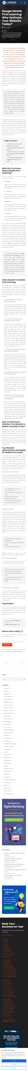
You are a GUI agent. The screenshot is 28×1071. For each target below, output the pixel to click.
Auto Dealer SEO (8, 983)
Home (5, 938)
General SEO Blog (8, 713)
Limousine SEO (8, 987)
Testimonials (7, 949)
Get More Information (7, 935)
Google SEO (10, 32)
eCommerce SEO (7, 705)
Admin (5, 31)
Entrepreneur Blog (8, 707)
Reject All (14, 1068)
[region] (14, 1059)
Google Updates (17, 32)
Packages (6, 946)
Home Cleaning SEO (9, 992)
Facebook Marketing (8, 710)
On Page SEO (7, 999)
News (5, 752)
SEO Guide (6, 774)
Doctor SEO (7, 980)
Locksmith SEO (8, 989)
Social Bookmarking (9, 1009)
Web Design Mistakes (10, 457)
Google (6, 34)
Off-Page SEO (7, 755)
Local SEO (6, 749)
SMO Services (7, 964)
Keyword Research (8, 732)
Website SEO (7, 788)
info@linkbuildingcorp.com (12, 624)
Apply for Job (7, 957)
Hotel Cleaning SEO (9, 994)
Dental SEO (7, 981)
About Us (6, 940)
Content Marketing (8, 696)
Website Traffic (7, 791)
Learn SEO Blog (7, 738)
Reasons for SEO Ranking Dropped (11, 593)
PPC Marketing (7, 760)
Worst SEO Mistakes (12, 331)
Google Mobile (12, 34)
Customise (14, 1064)
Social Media (6, 777)
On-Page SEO (7, 757)
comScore (12, 561)
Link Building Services (9, 967)
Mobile (3, 35)
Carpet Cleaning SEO (9, 991)
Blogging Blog (7, 694)
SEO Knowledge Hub (9, 1012)
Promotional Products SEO (10, 996)
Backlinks (6, 688)
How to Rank (7, 727)
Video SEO (6, 785)
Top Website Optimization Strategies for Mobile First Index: (14, 159)
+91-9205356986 (15, 620)
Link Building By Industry (9, 743)
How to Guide (7, 724)
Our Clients (7, 951)
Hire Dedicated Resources (10, 976)
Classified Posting (8, 1003)
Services (6, 942)
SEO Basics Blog (7, 768)
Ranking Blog (7, 763)
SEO (5, 766)
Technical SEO (7, 782)
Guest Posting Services (9, 969)
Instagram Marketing (8, 730)
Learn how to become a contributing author (12, 651)
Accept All (14, 1060)
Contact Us (7, 948)
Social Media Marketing (9, 779)
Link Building (6, 741)
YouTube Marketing (8, 793)
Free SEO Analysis (8, 955)
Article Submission (8, 1010)
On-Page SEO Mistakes (17, 418)
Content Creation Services (10, 971)
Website (18, 36)
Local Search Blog (8, 746)
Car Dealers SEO (8, 985)
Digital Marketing (7, 702)
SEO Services (7, 960)
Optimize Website (11, 36)
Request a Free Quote (9, 953)
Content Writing (7, 699)
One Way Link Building (9, 1005)
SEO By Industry (7, 771)
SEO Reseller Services (9, 973)
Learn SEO (7, 1014)
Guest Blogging (7, 721)
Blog (5, 32)
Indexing (18, 34)
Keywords (6, 735)
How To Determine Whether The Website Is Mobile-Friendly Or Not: (15, 154)
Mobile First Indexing (11, 35)
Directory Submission (9, 1007)
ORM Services (7, 962)
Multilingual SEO (8, 1001)
